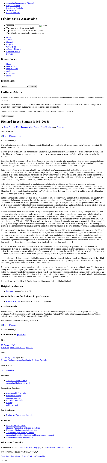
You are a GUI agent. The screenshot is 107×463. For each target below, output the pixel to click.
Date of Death (12, 69)
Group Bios (11, 47)
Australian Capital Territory (27, 360)
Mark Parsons (22, 127)
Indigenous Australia (14, 8)
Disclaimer (15, 456)
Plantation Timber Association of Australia (23, 430)
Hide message (7, 116)
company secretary (14, 398)
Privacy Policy (28, 456)
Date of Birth (11, 66)
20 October (5, 345)
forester (9, 402)
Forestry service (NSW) (16, 425)
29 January (5, 358)
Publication (11, 73)
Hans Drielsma (47, 127)
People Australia (13, 5)
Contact (9, 42)
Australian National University (18, 383)
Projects (9, 44)
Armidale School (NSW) (16, 381)
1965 (13, 345)
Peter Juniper (62, 127)
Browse (9, 54)
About (8, 40)
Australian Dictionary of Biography (20, 3)
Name (8, 64)
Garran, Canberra (8, 360)
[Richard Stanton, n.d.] (11, 136)
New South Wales (17, 347)
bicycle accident (7, 370)
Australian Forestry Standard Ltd (19, 437)
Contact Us (40, 456)
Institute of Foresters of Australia (19, 415)
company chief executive (16, 393)
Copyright (5, 456)
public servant (12, 405)
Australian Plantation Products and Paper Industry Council (30, 435)
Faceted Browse (13, 51)
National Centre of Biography (29, 447)
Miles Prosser (34, 127)
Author (9, 71)
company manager (13, 395)
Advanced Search (13, 49)
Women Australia (13, 10)
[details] (21, 334)
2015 (13, 358)
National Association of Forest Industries (23, 428)
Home (8, 37)
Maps (8, 76)
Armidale (5, 347)
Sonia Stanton (9, 127)
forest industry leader (14, 400)
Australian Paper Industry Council (20, 432)
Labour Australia (13, 13)
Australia (29, 347)
